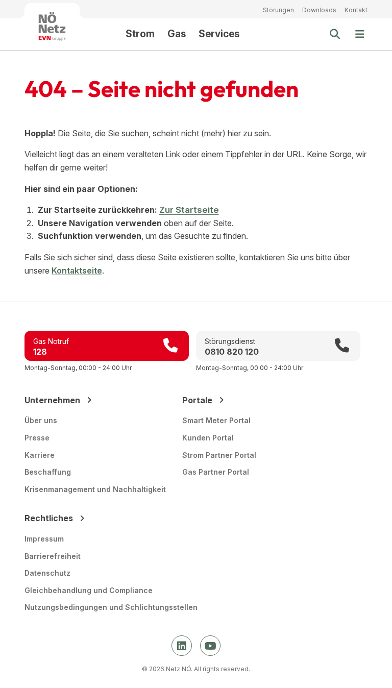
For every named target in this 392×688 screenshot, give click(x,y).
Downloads (319, 10)
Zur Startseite (189, 210)
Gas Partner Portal (215, 472)
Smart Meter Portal (216, 420)
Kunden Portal (208, 437)
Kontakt (356, 10)
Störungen (278, 10)
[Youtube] (210, 645)
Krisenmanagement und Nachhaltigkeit (95, 489)
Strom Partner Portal (219, 455)
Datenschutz (47, 573)
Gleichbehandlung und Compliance (88, 590)
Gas (176, 34)
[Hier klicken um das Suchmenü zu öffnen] (335, 34)
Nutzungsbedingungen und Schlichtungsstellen (111, 607)
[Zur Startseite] (52, 26)
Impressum (44, 538)
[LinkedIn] (182, 645)
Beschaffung (47, 472)
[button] (360, 34)
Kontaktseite (77, 270)
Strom (140, 34)
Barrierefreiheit (52, 556)
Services (219, 34)
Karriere (39, 455)
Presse (37, 437)
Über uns (40, 420)
